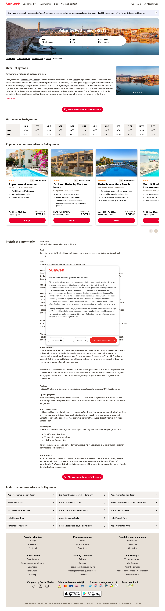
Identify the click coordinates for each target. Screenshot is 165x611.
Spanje (33, 540)
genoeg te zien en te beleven (73, 85)
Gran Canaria (82, 544)
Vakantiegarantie (132, 567)
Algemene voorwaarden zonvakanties (66, 603)
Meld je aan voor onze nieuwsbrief (132, 571)
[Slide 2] (135, 92)
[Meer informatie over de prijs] (45, 214)
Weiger (79, 340)
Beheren (55, 340)
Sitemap (32, 574)
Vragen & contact (132, 559)
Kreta (75, 79)
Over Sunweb (33, 559)
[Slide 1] (133, 92)
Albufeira (132, 548)
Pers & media (33, 571)
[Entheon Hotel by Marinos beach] (72, 187)
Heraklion (25, 79)
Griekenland (32, 544)
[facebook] (34, 587)
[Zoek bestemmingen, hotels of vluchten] (132, 3)
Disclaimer (82, 574)
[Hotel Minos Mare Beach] (116, 187)
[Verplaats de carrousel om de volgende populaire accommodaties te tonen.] (156, 231)
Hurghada (132, 544)
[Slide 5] (141, 92)
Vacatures (32, 567)
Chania (35, 79)
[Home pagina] (13, 3)
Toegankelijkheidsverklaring (82, 567)
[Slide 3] (137, 92)
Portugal (33, 548)
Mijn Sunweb (132, 563)
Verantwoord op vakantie (32, 563)
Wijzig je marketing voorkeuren (82, 571)
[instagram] (40, 587)
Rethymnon (132, 540)
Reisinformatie (132, 574)
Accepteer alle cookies (102, 340)
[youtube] (47, 587)
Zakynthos (82, 548)
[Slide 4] (139, 92)
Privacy (82, 559)
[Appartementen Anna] (27, 187)
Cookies (82, 563)
